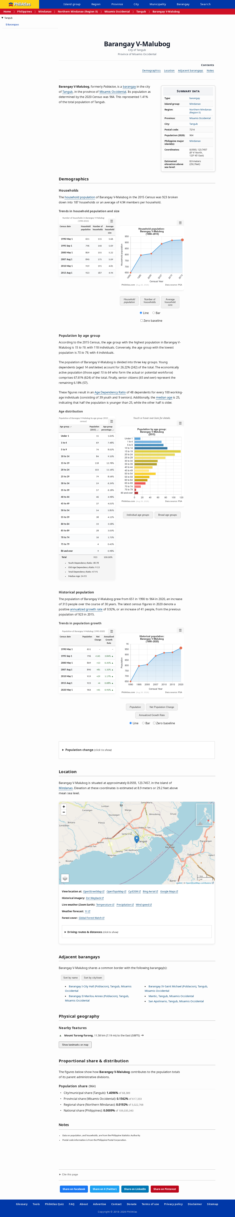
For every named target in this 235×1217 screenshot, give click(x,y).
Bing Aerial (149, 891)
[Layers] (65, 878)
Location (169, 70)
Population (135, 707)
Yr (86, 911)
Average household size (170, 302)
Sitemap (212, 1204)
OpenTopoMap (115, 891)
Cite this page (70, 1174)
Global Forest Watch (90, 918)
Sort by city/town (93, 977)
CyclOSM (133, 891)
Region (96, 4)
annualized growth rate (86, 609)
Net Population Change (162, 707)
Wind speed (142, 904)
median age (164, 397)
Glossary (22, 1204)
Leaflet (179, 882)
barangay (194, 98)
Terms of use (150, 1204)
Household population (129, 301)
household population (80, 197)
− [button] (64, 812)
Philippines (24, 11)
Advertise (99, 1204)
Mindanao (44, 11)
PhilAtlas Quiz (54, 1204)
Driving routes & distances (84, 932)
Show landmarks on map (75, 1044)
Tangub (141, 11)
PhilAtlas (22, 4)
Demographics (151, 70)
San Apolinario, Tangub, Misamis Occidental (176, 1001)
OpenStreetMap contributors (198, 882)
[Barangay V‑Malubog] (136, 839)
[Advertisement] (18, 86)
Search (205, 4)
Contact (116, 1204)
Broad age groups (167, 515)
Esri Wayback (93, 898)
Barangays (12, 24)
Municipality (158, 4)
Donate (132, 1204)
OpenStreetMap (92, 891)
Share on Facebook (74, 1189)
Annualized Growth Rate (152, 715)
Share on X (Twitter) (105, 1189)
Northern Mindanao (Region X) (78, 11)
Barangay (183, 4)
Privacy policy (173, 1204)
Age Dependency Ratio (110, 392)
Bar (158, 313)
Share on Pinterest (164, 1189)
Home (7, 11)
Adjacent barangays (190, 70)
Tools (36, 1204)
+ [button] (64, 806)
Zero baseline (152, 321)
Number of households (150, 301)
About (84, 1204)
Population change (79, 750)
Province (117, 4)
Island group (72, 4)
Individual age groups (138, 515)
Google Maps (167, 891)
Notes (210, 70)
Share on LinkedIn (135, 1189)
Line (146, 313)
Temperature (104, 904)
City (136, 4)
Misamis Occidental (117, 11)
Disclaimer (195, 1204)
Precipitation (124, 904)
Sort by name (70, 977)
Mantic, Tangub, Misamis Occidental (171, 996)
